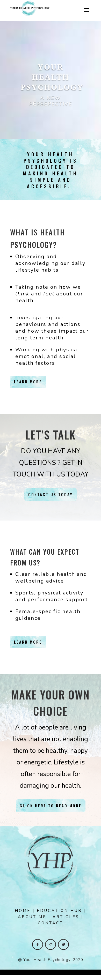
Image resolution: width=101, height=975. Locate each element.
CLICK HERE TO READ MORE (51, 805)
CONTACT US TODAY (50, 494)
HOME (23, 910)
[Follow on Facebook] (37, 944)
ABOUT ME (32, 916)
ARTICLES (66, 916)
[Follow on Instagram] (50, 944)
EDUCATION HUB (59, 910)
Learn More (28, 381)
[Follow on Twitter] (63, 944)
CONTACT (50, 923)
